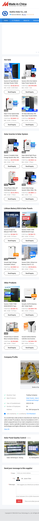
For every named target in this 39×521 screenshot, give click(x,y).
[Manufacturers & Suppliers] (14, 4)
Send (19, 486)
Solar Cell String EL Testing (15, 443)
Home (6, 20)
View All (6, 414)
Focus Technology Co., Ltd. (25, 498)
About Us (26, 20)
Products (17, 20)
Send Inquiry (12, 77)
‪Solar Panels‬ (30, 383)
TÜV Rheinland (31, 399)
